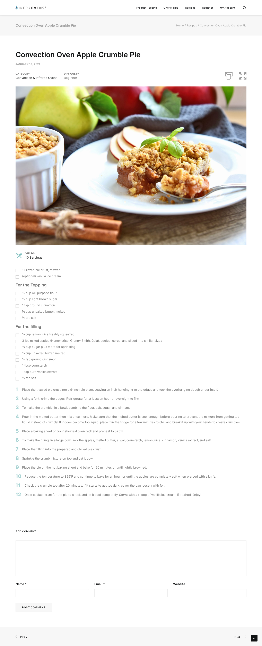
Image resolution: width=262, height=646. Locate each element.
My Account (227, 7)
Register (207, 7)
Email (99, 584)
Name (21, 584)
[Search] (244, 7)
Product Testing (146, 7)
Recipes (190, 7)
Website (179, 584)
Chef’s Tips (171, 7)
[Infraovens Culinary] (31, 8)
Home (180, 25)
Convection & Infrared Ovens (36, 78)
